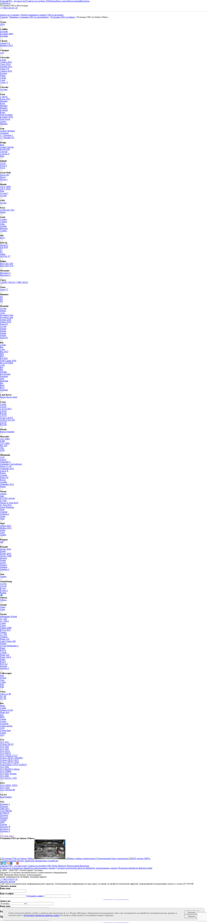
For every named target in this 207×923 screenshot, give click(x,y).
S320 (2, 450)
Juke (2, 496)
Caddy (3, 682)
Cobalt (3, 78)
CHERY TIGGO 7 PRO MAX (14, 282)
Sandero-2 (4, 569)
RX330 (3, 424)
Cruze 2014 (5, 64)
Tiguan (3, 678)
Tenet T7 (4, 289)
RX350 (3, 413)
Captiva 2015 (6, 62)
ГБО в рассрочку (55, 15)
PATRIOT (4, 813)
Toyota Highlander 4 (9, 646)
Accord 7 (4, 193)
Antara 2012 (5, 525)
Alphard (3, 637)
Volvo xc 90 (5, 694)
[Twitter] (5, 863)
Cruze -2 (4, 82)
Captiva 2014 (6, 71)
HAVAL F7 (5, 256)
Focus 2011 (5, 99)
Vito (2, 448)
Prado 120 (4, 655)
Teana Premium (7, 507)
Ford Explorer (6, 114)
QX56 (3, 163)
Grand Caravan (7, 147)
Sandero (3, 567)
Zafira (2, 530)
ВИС (2, 717)
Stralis (2, 212)
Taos (2, 680)
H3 (1, 301)
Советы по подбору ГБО (39, 866)
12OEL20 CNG (7, 210)
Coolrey (3, 219)
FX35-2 (3, 165)
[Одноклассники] (8, 863)
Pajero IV (4, 477)
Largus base (5, 730)
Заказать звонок (7, 881)
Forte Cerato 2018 (8, 360)
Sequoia (3, 666)
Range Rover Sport (8, 397)
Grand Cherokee (7, 131)
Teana (2, 516)
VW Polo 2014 (7, 836)
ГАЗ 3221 (4, 742)
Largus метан (6, 726)
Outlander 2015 (7, 468)
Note (2, 509)
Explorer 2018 (6, 117)
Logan (3, 562)
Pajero (3, 473)
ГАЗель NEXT (7, 744)
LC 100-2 (4, 621)
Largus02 (4, 723)
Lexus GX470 (6, 418)
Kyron (3, 588)
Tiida (2, 518)
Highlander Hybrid (8, 616)
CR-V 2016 (5, 189)
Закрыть (191, 916)
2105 (2, 728)
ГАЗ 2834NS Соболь (9, 769)
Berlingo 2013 (6, 45)
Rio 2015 (4, 351)
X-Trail (3, 500)
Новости (62, 866)
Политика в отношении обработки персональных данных (28, 868)
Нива (2, 705)
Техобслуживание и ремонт (33, 15)
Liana (2, 609)
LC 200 (3, 634)
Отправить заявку (35, 896)
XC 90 (3, 696)
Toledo (3, 576)
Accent (3, 308)
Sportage (4, 376)
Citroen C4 (5, 43)
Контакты (84, 866)
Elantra (3, 328)
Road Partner (6, 797)
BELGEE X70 (6, 265)
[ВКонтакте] (2, 863)
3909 (2, 822)
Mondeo (3, 101)
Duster (3, 551)
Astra (2, 532)
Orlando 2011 (6, 66)
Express (3, 73)
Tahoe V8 (4, 69)
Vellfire (3, 643)
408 (1, 542)
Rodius (3, 592)
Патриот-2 (5, 829)
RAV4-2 (4, 664)
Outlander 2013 (7, 484)
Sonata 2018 (5, 319)
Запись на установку (10, 15)
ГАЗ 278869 (5, 771)
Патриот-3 (5, 831)
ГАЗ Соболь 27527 (9, 755)
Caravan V (5, 154)
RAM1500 (5, 149)
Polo (2, 675)
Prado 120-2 (5, 657)
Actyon (3, 583)
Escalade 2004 (6, 34)
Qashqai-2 (4, 514)
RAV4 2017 (5, 630)
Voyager (3, 89)
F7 (1, 249)
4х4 (1, 714)
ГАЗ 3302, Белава (8, 773)
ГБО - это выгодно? (17, 866)
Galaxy (3, 121)
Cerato (3, 345)
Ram (2, 145)
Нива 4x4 (4, 712)
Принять (191, 912)
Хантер (3, 824)
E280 (2, 441)
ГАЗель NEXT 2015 (9, 760)
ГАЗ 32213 (5, 751)
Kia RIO (4, 358)
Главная (4, 17)
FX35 (2, 168)
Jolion (2, 254)
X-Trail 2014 (6, 505)
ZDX (2, 24)
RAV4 (3, 650)
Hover (3, 177)
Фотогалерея (73, 866)
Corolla (3, 652)
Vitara (2, 607)
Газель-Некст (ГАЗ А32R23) (13, 764)
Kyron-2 (4, 590)
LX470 (3, 406)
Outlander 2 (5, 462)
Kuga (2, 103)
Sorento (3, 372)
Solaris (3, 310)
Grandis (3, 475)
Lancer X (4, 471)
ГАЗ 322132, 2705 (8, 778)
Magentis (4, 381)
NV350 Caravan (7, 498)
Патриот (4, 806)
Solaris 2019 (5, 322)
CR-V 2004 (5, 186)
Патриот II (5, 826)
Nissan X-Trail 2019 (9, 503)
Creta (2, 313)
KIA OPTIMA (6, 363)
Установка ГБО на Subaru (62, 17)
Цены (54, 866)
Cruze (2, 80)
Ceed (2, 349)
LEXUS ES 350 (7, 420)
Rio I (2, 387)
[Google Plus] (17, 863)
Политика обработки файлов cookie (135, 868)
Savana (3, 203)
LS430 (3, 404)
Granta (3, 708)
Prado (2, 648)
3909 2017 (5, 808)
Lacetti (3, 60)
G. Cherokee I (6, 135)
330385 (3, 820)
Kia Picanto (5, 374)
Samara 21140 (6, 710)
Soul (2, 378)
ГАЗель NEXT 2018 (9, 762)
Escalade (4, 31)
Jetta (2, 684)
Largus (3, 721)
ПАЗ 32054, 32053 (8, 785)
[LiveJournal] (14, 863)
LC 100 (3, 619)
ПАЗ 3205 (5, 787)
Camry (3, 623)
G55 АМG (5, 439)
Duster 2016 (5, 553)
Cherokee (4, 133)
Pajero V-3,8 (5, 466)
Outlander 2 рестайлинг (11, 464)
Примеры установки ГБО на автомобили (29, 17)
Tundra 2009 (5, 628)
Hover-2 (3, 179)
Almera (3, 494)
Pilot (2, 191)
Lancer (3, 459)
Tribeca (3, 600)
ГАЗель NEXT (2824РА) (11, 758)
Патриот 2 (5, 804)
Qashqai (3, 512)
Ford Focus (5, 119)
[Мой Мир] (11, 863)
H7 (1, 252)
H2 (1, 296)
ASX (2, 457)
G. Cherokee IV (7, 137)
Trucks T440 (5, 556)
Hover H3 (4, 175)
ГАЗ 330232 (5, 753)
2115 (2, 735)
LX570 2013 (6, 409)
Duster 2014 (5, 549)
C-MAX (4, 96)
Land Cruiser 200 (8, 641)
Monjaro (4, 228)
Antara (3, 535)
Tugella (3, 226)
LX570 (3, 415)
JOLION (4, 247)
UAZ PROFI (6, 811)
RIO (2, 354)
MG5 (2, 238)
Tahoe (2, 75)
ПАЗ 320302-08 (7, 790)
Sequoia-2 (4, 668)
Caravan (3, 151)
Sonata (3, 333)
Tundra (3, 632)
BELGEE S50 (6, 263)
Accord (3, 195)
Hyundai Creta (6, 315)
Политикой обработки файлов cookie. (42, 915)
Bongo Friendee (7, 431)
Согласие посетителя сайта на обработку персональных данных (87, 868)
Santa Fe (4, 324)
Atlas (2, 224)
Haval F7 (4, 245)
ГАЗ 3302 (4, 746)
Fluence (3, 558)
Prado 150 (4, 639)
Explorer (4, 110)
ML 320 (3, 445)
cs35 (2, 52)
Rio (1, 347)
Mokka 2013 (5, 528)
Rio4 (2, 385)
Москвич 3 (5, 273)
